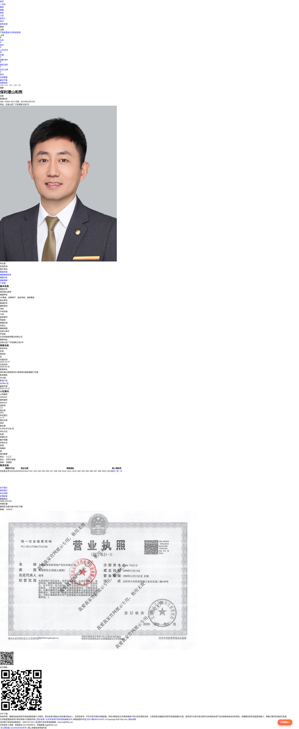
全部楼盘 (3, 77)
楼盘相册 (3, 280)
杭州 (2, 45)
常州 (6, 60)
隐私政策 (132, 719)
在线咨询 (3, 266)
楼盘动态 (3, 278)
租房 (2, 7)
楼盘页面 (3, 272)
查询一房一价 (116, 471)
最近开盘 (3, 80)
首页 (2, 2)
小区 (2, 16)
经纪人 (3, 18)
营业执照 (40, 719)
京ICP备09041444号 (95, 719)
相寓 (2, 10)
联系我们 (3, 490)
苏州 (6, 50)
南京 (6, 65)
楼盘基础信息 (5, 275)
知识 (2, 21)
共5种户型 (4, 383)
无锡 (2, 55)
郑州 (2, 75)
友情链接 (3, 496)
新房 (2, 13)
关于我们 (3, 488)
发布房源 (3, 24)
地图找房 (3, 83)
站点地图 (3, 493)
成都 (2, 60)
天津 (2, 70)
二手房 (3, 4)
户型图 (3, 283)
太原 (6, 70)
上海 (2, 50)
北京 (2, 40)
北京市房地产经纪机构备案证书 (59, 719)
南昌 (2, 65)
